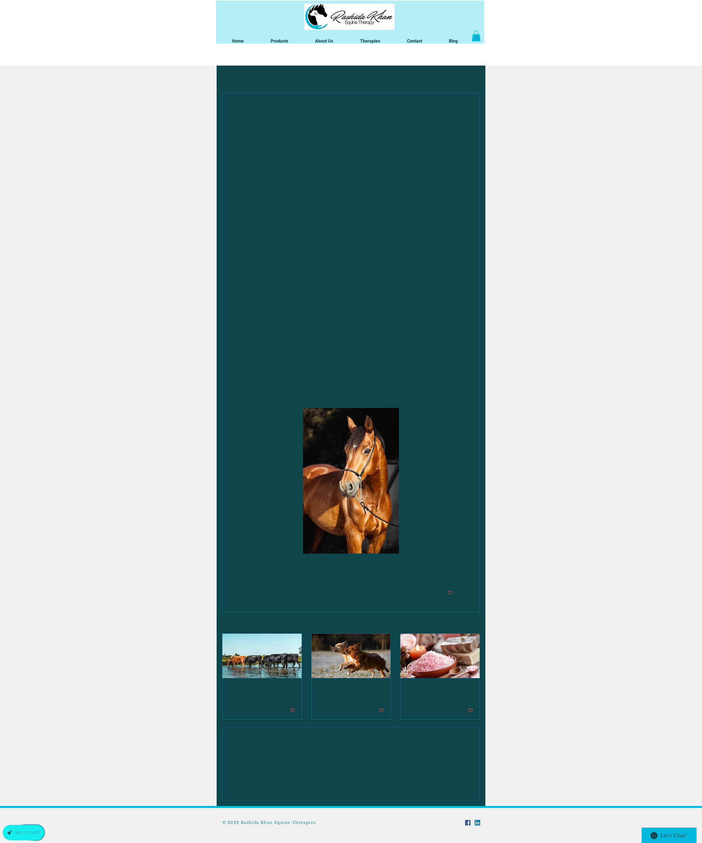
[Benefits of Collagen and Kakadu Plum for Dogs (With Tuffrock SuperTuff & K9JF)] (351, 656)
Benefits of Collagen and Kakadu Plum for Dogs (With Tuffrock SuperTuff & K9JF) (348, 691)
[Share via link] (292, 575)
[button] (279, 41)
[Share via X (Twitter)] (265, 575)
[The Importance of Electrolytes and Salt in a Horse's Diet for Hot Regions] (440, 656)
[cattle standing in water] (262, 656)
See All (473, 623)
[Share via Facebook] (252, 575)
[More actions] (449, 114)
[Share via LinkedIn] (279, 575)
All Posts (229, 76)
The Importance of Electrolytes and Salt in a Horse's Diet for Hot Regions (439, 691)
